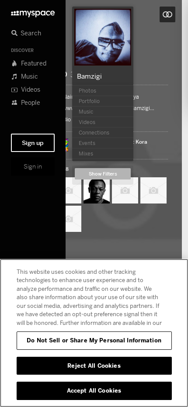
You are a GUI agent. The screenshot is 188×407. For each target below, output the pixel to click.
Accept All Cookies (94, 390)
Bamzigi (89, 76)
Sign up (33, 143)
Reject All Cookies (93, 365)
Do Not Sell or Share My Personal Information (94, 340)
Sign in (33, 166)
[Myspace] (33, 11)
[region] (94, 333)
